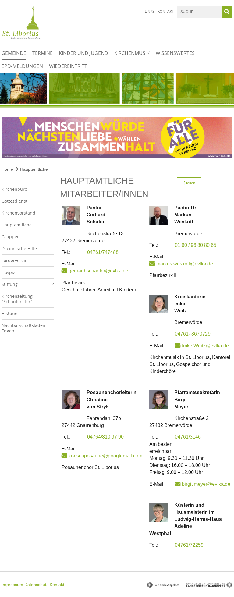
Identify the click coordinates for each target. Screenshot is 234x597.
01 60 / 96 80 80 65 (195, 245)
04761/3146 (188, 436)
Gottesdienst (14, 201)
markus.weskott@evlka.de (184, 263)
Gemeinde (14, 53)
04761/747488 (103, 252)
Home (7, 169)
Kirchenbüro (14, 189)
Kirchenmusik (132, 53)
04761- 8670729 (193, 333)
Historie (9, 313)
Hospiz (8, 272)
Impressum (12, 584)
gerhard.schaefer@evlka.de (98, 270)
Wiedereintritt (68, 66)
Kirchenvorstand (18, 213)
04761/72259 (189, 545)
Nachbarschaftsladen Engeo (23, 328)
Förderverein (15, 260)
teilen (190, 183)
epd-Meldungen (22, 66)
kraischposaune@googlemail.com (105, 455)
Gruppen (11, 237)
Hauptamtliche (33, 169)
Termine (42, 53)
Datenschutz (36, 584)
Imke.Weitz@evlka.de (205, 345)
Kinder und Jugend (83, 53)
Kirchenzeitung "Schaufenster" (17, 298)
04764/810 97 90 (105, 436)
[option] (117, 90)
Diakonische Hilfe (19, 248)
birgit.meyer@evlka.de (206, 484)
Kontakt (166, 11)
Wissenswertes (175, 53)
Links (149, 11)
